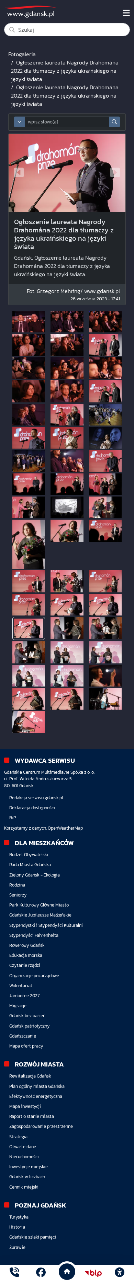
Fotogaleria (22, 54)
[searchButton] (114, 122)
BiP (12, 817)
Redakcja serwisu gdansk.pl (36, 797)
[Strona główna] (14, 1273)
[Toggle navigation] (126, 13)
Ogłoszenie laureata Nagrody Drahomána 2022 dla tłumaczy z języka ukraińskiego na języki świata (65, 70)
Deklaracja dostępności (32, 807)
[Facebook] (41, 1273)
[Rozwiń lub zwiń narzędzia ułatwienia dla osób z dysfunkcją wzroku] (119, 1273)
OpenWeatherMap (65, 828)
